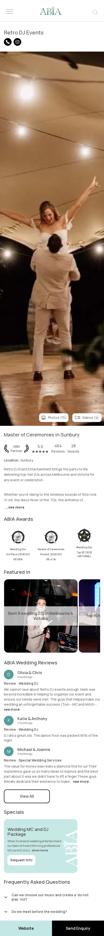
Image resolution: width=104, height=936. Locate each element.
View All (27, 796)
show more (40, 850)
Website (26, 928)
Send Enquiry (78, 928)
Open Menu (9, 11)
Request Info (21, 860)
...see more (14, 507)
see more (12, 709)
